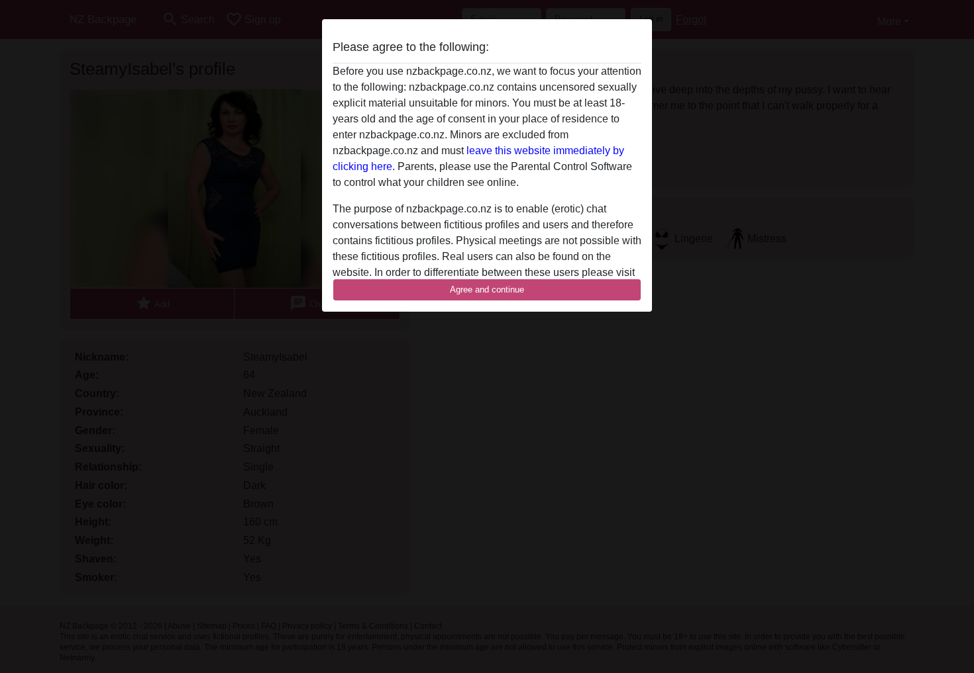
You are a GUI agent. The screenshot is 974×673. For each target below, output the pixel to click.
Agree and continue (487, 289)
